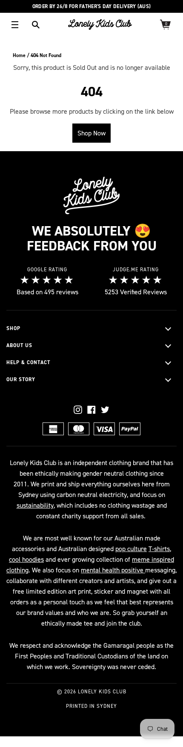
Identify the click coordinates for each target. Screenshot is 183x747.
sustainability (35, 505)
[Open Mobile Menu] (14, 24)
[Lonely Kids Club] (100, 24)
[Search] (35, 24)
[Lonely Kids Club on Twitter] (105, 409)
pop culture (131, 548)
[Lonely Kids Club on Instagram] (78, 409)
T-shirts (159, 548)
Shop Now (91, 133)
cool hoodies (26, 559)
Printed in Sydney (91, 706)
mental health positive (113, 570)
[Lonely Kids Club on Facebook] (91, 409)
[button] (91, 328)
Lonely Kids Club (102, 691)
